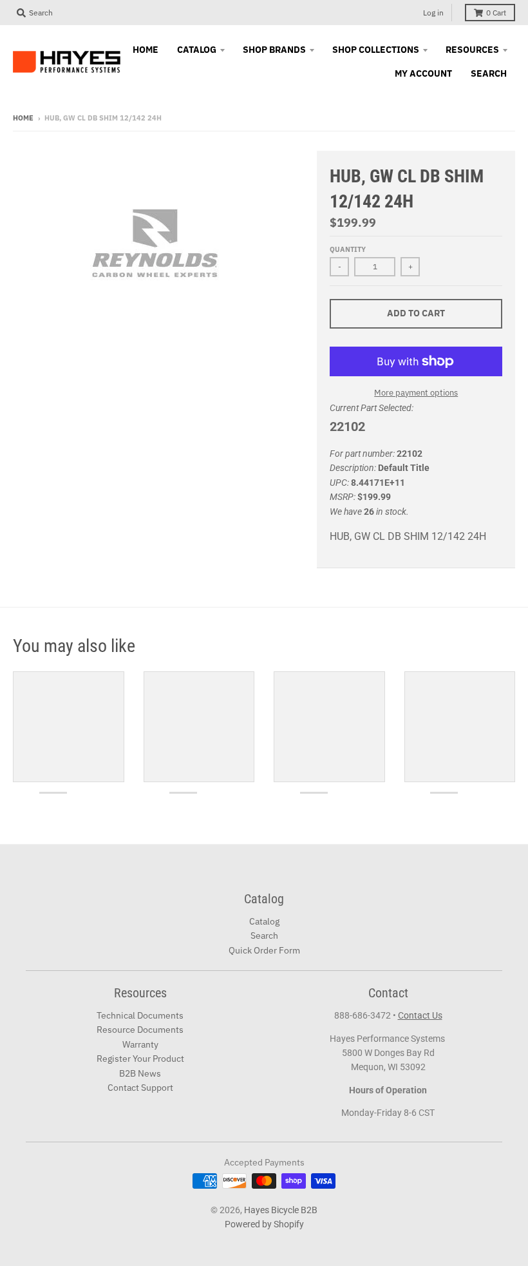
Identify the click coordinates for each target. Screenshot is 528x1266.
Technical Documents (140, 1015)
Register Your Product (140, 1058)
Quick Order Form (264, 950)
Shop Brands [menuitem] (274, 49)
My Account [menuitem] (423, 73)
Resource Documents (140, 1029)
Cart (496, 12)
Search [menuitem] (489, 73)
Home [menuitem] (145, 49)
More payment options (416, 392)
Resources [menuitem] (472, 49)
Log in (433, 12)
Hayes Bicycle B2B (280, 1210)
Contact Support (140, 1087)
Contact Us (420, 1015)
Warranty (140, 1044)
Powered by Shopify (264, 1224)
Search (264, 935)
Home (23, 117)
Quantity (348, 249)
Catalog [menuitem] (196, 49)
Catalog (264, 921)
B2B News (140, 1073)
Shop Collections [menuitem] (375, 49)
